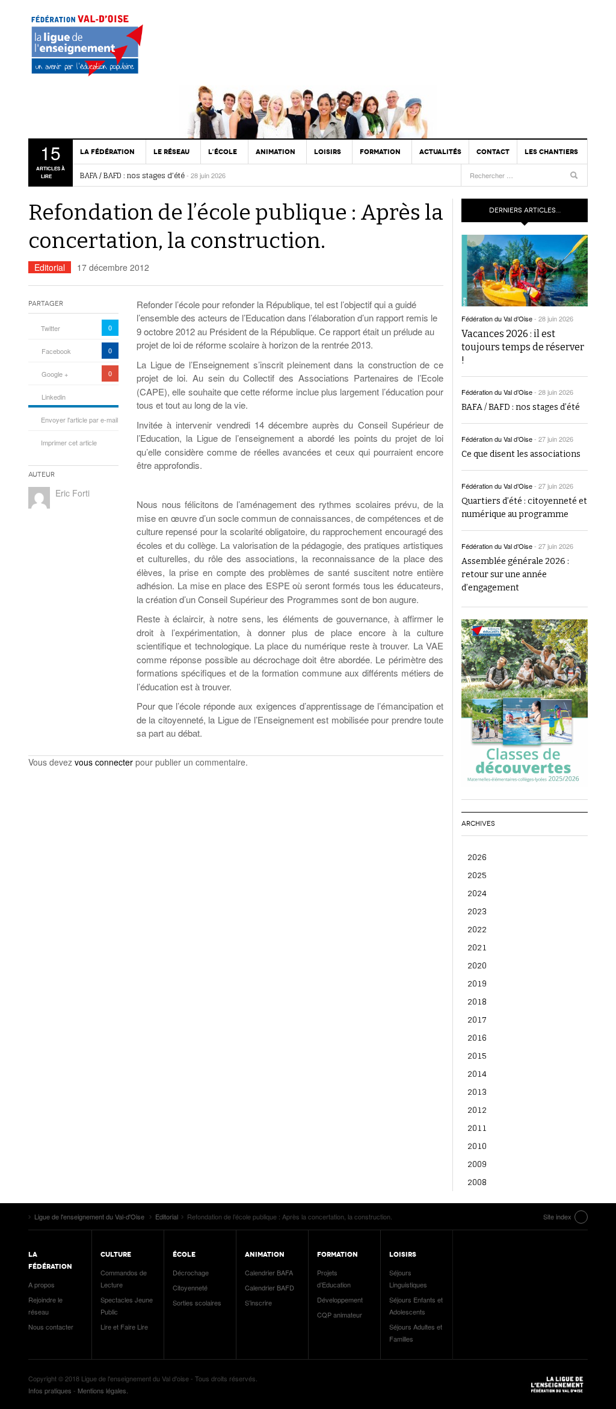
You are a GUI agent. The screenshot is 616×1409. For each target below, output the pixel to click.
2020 (477, 965)
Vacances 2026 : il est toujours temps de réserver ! (522, 347)
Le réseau (171, 151)
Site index (557, 1216)
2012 (477, 1109)
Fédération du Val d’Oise (496, 318)
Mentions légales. (103, 1390)
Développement (340, 1299)
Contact (493, 151)
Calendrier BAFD (269, 1287)
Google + (55, 374)
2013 (477, 1091)
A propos (41, 1284)
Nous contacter (50, 1326)
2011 (477, 1127)
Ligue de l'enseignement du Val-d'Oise (558, 1384)
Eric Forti (72, 493)
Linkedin (54, 396)
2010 (477, 1145)
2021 (477, 947)
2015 (477, 1055)
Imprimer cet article (69, 442)
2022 (477, 929)
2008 (477, 1181)
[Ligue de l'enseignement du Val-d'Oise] (91, 48)
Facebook (56, 351)
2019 (477, 983)
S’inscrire (258, 1302)
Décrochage (191, 1272)
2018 (477, 1001)
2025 (477, 874)
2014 (477, 1073)
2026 (477, 856)
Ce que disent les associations (521, 454)
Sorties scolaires (197, 1302)
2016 (477, 1037)
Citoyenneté (190, 1287)
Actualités (440, 151)
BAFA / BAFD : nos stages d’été (132, 176)
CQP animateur (339, 1314)
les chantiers (551, 151)
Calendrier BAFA (269, 1272)
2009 (477, 1163)
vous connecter (104, 762)
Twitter (50, 328)
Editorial (49, 267)
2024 (477, 892)
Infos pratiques (50, 1390)
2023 (477, 910)
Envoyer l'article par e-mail (79, 419)
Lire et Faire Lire (124, 1326)
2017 (477, 1019)
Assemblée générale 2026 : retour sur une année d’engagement (515, 574)
